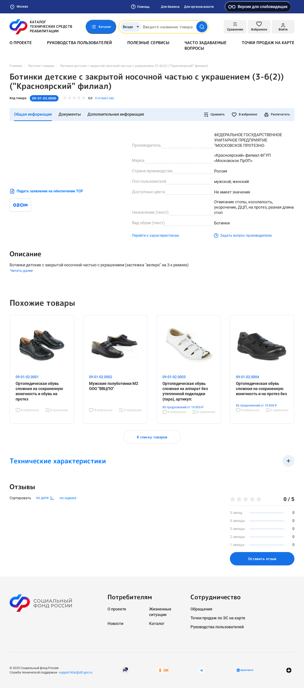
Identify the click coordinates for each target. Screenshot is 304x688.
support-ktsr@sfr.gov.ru (75, 672)
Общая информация (33, 114)
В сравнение (58, 410)
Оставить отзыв (262, 558)
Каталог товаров (41, 66)
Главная (16, 66)
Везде (128, 26)
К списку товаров (152, 437)
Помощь (143, 6)
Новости (115, 623)
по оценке (68, 498)
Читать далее (21, 271)
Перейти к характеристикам (155, 235)
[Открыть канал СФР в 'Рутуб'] (125, 670)
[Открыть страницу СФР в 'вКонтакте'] (245, 670)
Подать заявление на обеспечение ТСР (50, 191)
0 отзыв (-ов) (104, 98)
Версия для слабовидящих (263, 6)
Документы (70, 114)
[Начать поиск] (201, 26)
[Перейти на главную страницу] (41, 26)
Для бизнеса (170, 6)
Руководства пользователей (79, 42)
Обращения (201, 609)
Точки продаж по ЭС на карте (218, 618)
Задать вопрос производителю (246, 235)
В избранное (247, 114)
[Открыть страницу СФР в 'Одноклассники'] (163, 670)
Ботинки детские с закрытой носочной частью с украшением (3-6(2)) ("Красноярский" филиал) (147, 81)
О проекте (21, 42)
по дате (42, 498)
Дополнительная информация (115, 114)
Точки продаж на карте (268, 42)
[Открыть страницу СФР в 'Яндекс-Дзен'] (288, 670)
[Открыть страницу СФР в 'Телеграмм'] (201, 670)
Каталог (156, 623)
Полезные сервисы (148, 42)
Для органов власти (199, 6)
